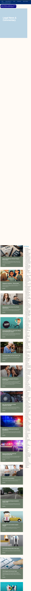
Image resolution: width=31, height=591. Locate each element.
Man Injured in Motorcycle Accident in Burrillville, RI (10, 429)
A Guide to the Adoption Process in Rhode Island (10, 379)
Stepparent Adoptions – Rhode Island (10, 283)
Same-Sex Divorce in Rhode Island (27, 319)
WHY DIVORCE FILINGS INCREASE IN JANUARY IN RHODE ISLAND (27, 341)
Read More (3, 288)
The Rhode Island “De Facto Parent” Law (11, 355)
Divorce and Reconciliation (8, 478)
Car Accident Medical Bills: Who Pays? (10, 548)
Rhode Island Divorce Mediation (27, 323)
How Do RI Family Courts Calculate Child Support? (28, 465)
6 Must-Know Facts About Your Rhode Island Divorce (10, 307)
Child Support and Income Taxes (9, 571)
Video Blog (19, 1)
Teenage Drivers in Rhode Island (27, 326)
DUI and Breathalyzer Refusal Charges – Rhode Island (11, 259)
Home (2, 1)
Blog (14, 1)
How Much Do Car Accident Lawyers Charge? (10, 525)
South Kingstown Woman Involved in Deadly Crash (10, 501)
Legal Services (8, 1)
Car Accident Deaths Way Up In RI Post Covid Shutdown (27, 374)
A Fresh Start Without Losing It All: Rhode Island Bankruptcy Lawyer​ (11, 331)
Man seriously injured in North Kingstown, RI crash (9, 405)
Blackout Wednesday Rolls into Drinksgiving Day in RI (9, 454)
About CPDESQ (25, 1)
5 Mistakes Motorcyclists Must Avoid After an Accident (28, 425)
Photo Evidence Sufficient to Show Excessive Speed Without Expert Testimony (27, 448)
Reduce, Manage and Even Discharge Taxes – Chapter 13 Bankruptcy (27, 333)
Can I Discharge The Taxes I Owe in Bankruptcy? (27, 356)
